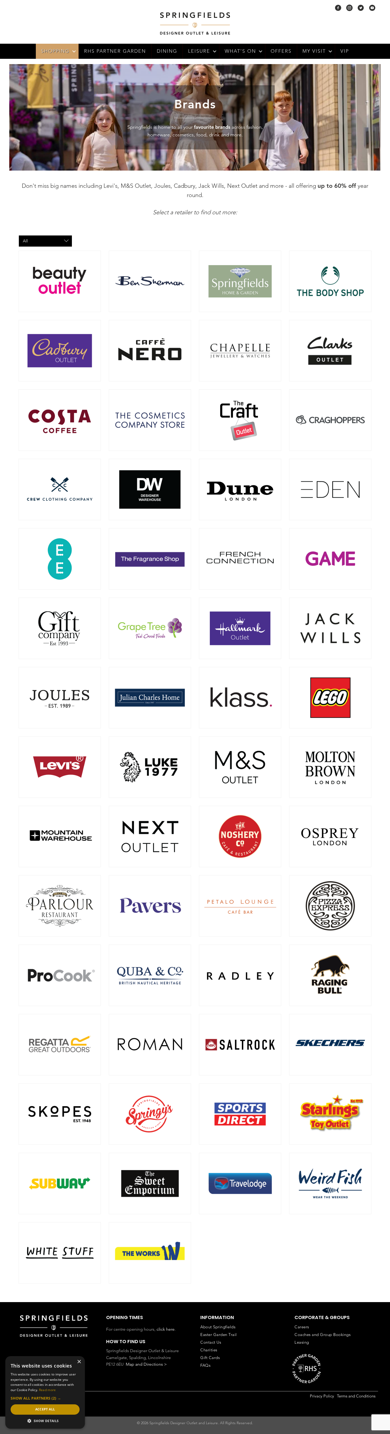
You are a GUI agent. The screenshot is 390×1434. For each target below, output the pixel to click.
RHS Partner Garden (115, 51)
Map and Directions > (146, 1364)
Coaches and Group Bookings (322, 1334)
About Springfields (217, 1326)
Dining (167, 51)
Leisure (199, 51)
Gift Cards (210, 1357)
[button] (74, 51)
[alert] (45, 1392)
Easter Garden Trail (218, 1334)
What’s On (240, 51)
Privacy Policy (322, 1396)
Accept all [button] (45, 1409)
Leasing (301, 1342)
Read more (47, 1390)
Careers (301, 1326)
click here (166, 1329)
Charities (208, 1349)
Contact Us (210, 1342)
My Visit (314, 51)
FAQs (205, 1365)
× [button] (79, 1362)
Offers (281, 51)
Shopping (55, 51)
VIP (344, 51)
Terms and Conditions (356, 1396)
